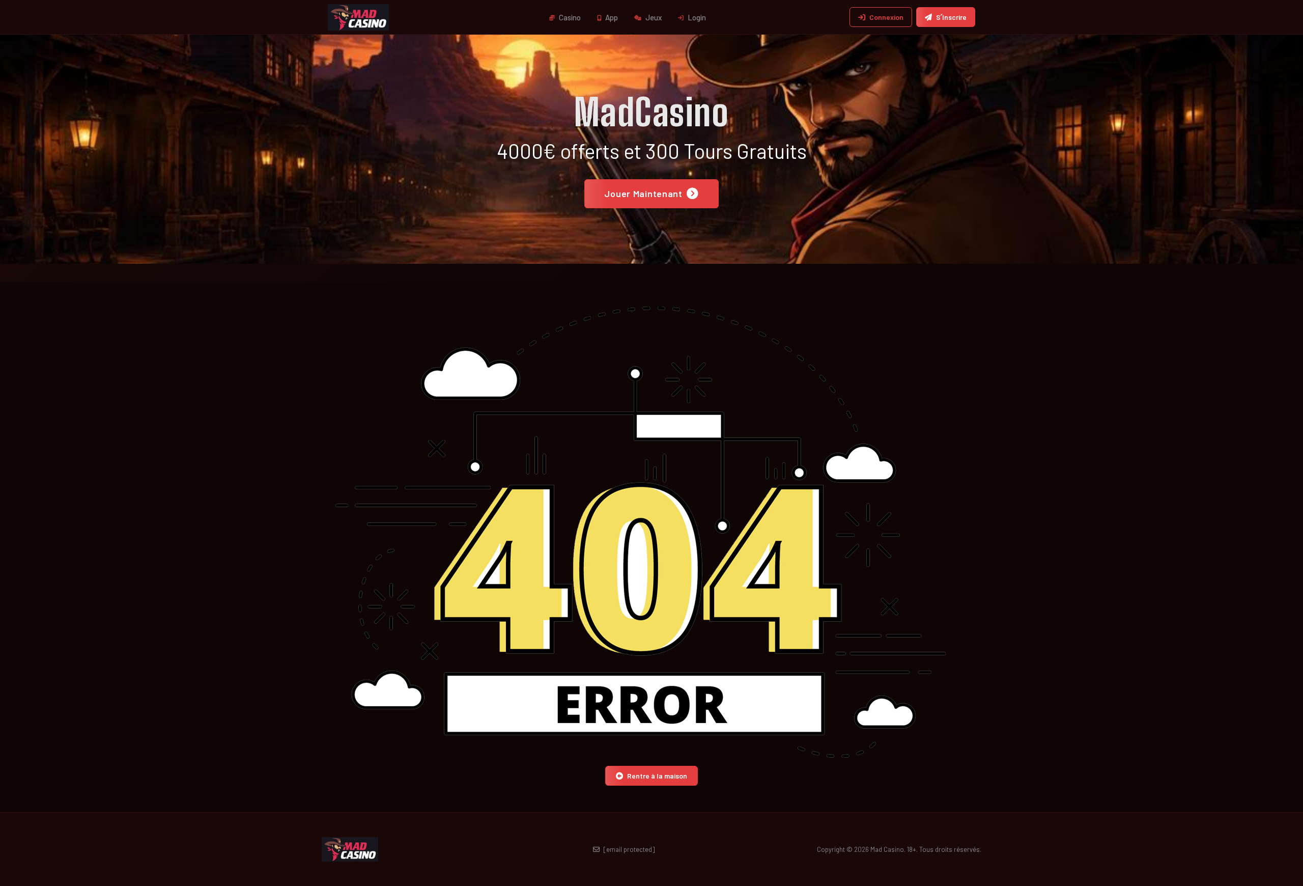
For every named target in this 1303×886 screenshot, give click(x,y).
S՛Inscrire (951, 17)
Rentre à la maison (657, 775)
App (611, 17)
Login (696, 17)
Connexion (886, 17)
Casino (569, 17)
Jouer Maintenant (643, 193)
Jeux (653, 17)
